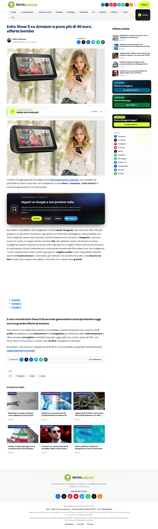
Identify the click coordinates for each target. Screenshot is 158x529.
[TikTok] (127, 4)
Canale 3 (16, 307)
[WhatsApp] (98, 42)
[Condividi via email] (103, 42)
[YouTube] (115, 4)
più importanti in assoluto (65, 179)
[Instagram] (111, 4)
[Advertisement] (56, 280)
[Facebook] (103, 4)
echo (33, 376)
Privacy (90, 524)
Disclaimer (69, 524)
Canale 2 (16, 303)
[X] (107, 4)
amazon (21, 376)
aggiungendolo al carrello (21, 350)
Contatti (80, 524)
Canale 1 (15, 299)
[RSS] (131, 4)
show (43, 376)
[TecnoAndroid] (22, 4)
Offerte (144, 5)
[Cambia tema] (136, 5)
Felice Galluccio (19, 39)
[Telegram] (119, 4)
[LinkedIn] (88, 42)
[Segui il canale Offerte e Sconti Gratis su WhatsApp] (123, 4)
